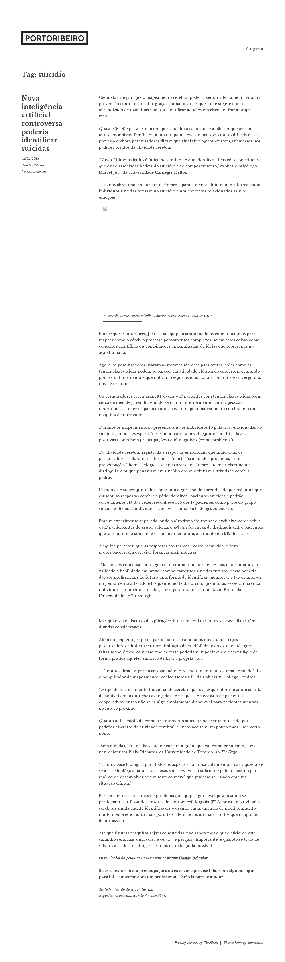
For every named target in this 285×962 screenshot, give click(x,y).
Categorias (255, 49)
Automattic (255, 943)
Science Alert (155, 895)
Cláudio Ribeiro (32, 165)
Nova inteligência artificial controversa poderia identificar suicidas (41, 123)
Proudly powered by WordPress (196, 943)
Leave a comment (33, 172)
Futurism (144, 889)
